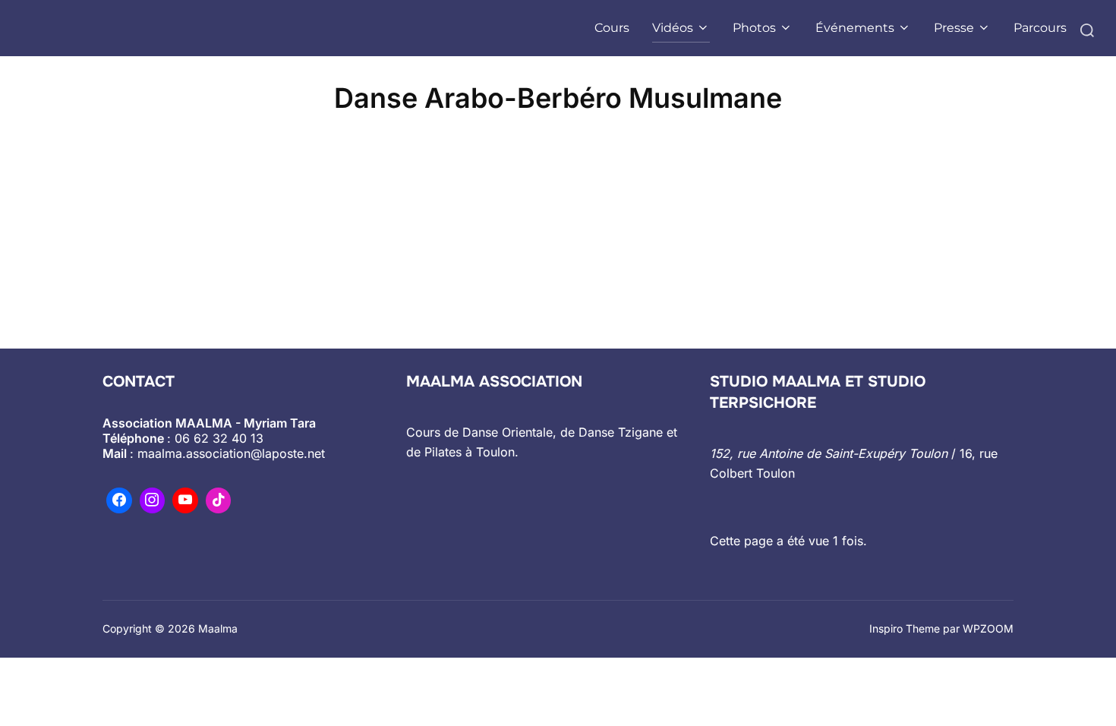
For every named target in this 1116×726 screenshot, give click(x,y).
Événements (854, 28)
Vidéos (672, 28)
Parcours (1040, 28)
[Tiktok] (218, 500)
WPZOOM (988, 628)
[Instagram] (152, 500)
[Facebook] (119, 500)
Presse (954, 28)
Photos (754, 28)
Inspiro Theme (904, 628)
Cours (611, 28)
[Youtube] (185, 500)
